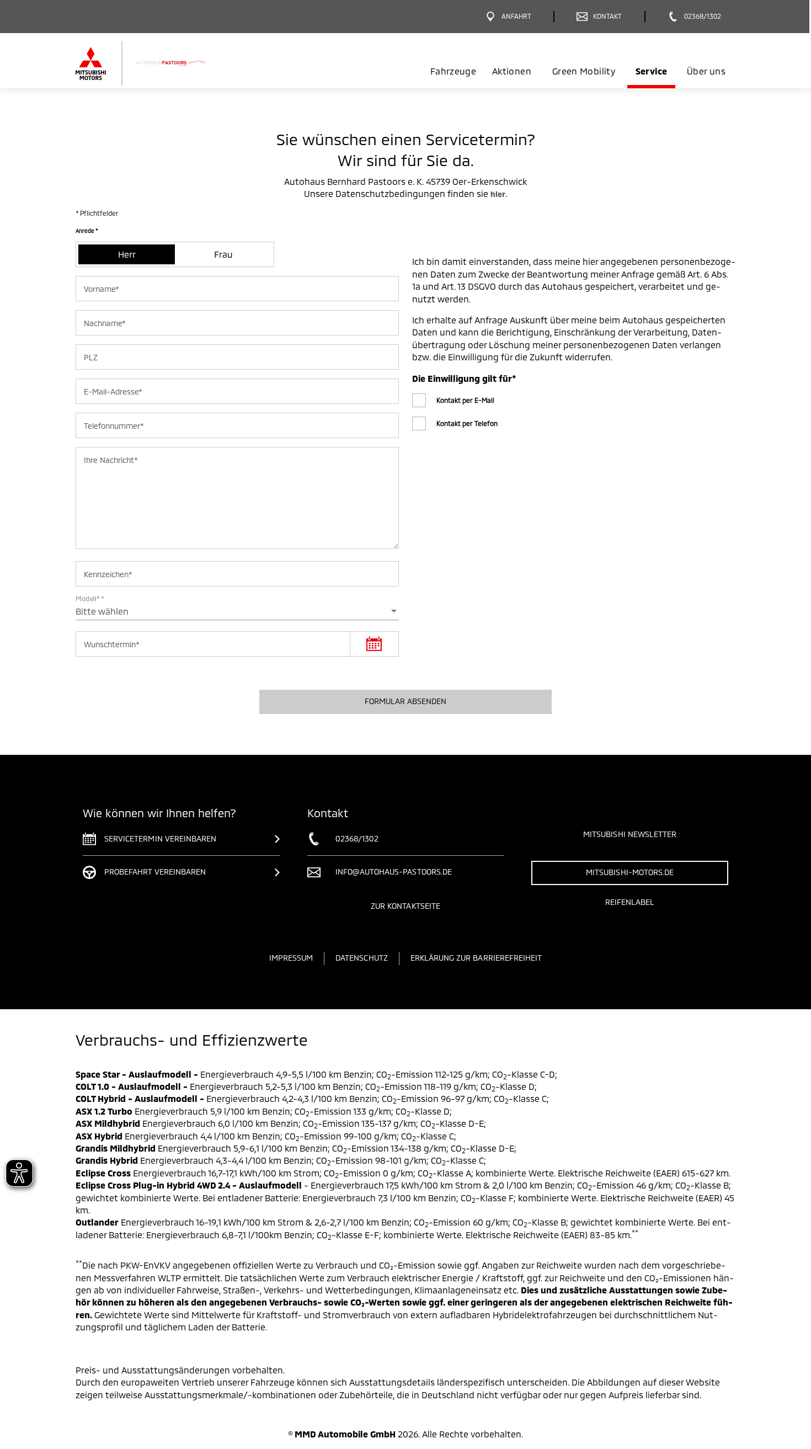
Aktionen (511, 71)
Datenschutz (361, 957)
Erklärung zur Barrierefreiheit (476, 957)
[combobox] (237, 611)
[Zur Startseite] (158, 63)
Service (651, 71)
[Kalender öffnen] (374, 644)
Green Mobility (583, 71)
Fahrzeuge (453, 71)
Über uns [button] (706, 71)
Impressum (291, 957)
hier (497, 194)
